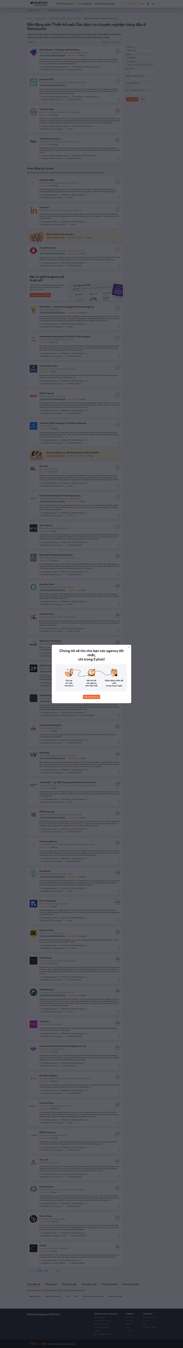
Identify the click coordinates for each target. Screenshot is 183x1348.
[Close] (128, 647)
